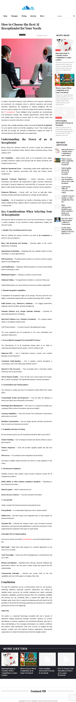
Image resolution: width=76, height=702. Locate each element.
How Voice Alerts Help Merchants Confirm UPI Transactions (67, 221)
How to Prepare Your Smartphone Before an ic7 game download (67, 180)
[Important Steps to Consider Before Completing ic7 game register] (64, 45)
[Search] (74, 16)
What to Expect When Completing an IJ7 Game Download (63, 90)
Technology (22, 34)
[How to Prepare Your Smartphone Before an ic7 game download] (57, 178)
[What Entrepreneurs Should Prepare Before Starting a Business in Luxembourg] (57, 206)
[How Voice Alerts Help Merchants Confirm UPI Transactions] (57, 219)
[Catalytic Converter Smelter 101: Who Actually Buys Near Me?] (57, 197)
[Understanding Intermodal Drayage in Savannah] (64, 113)
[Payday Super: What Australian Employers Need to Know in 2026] (57, 229)
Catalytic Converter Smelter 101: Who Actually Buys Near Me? (68, 199)
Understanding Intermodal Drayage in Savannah (64, 123)
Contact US (38, 691)
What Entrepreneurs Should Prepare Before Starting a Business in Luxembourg (67, 210)
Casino (58, 50)
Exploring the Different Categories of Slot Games (67, 189)
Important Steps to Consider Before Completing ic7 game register (63, 56)
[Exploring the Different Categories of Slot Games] (57, 188)
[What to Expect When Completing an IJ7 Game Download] (64, 80)
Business (58, 117)
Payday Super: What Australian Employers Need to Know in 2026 (67, 230)
